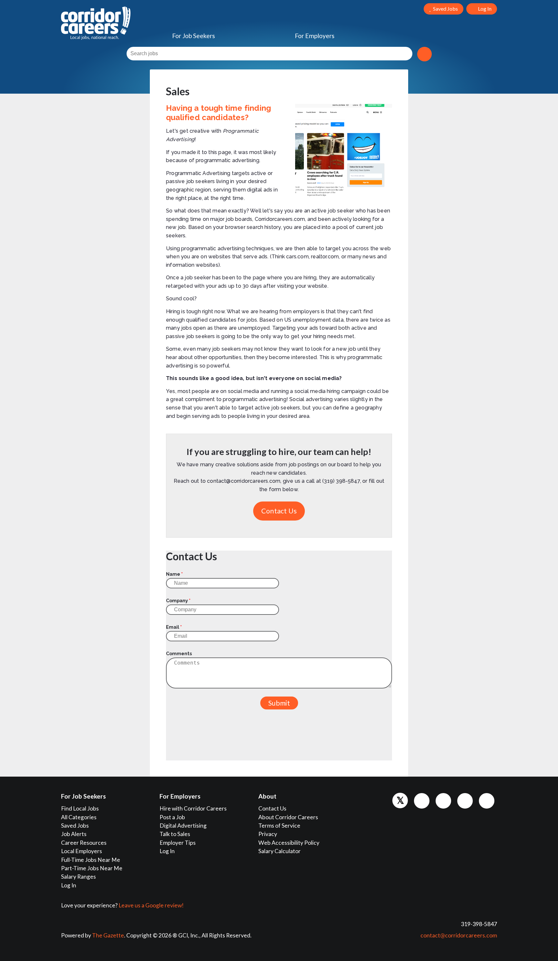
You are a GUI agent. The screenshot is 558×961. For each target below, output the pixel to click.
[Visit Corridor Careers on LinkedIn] (443, 801)
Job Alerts (74, 834)
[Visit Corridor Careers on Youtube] (486, 801)
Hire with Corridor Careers (193, 808)
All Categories (79, 817)
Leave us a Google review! (151, 905)
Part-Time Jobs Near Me (91, 868)
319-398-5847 (479, 924)
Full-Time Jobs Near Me (90, 859)
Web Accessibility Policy (288, 842)
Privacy (267, 834)
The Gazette (108, 935)
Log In (68, 885)
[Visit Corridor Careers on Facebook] (421, 801)
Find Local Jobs (80, 808)
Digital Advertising (183, 825)
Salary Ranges (78, 876)
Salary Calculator (279, 851)
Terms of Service (279, 825)
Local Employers (81, 851)
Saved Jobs (75, 825)
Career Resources (84, 842)
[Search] (424, 54)
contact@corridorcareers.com (458, 935)
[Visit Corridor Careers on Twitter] (400, 800)
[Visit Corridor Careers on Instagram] (465, 801)
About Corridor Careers (288, 817)
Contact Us (279, 511)
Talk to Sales (175, 834)
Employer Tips (178, 842)
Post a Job (172, 817)
